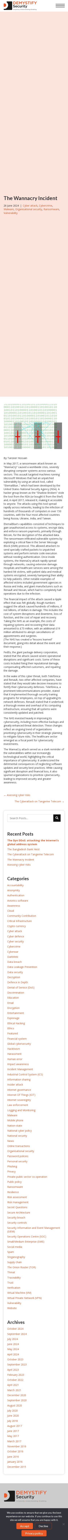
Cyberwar (12, 951)
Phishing (12, 1166)
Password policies (17, 1156)
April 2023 (13, 1369)
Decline (43, 1526)
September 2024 (17, 1334)
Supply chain (14, 1262)
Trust (10, 1282)
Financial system (17, 1038)
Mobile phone (15, 1120)
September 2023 (17, 1364)
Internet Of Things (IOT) (21, 1095)
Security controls (17, 1222)
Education (13, 997)
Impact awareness (18, 1064)
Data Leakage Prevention (22, 967)
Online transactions (18, 1146)
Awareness (13, 905)
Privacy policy (34, 1533)
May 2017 (13, 1436)
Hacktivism (13, 1048)
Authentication (15, 895)
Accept (24, 1526)
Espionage (13, 1018)
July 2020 (12, 1410)
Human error (14, 1059)
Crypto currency (16, 926)
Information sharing (18, 1079)
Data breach (14, 962)
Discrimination (15, 992)
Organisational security (28, 209)
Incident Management (20, 1069)
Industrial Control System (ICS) (25, 1074)
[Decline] (63, 1524)
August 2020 (14, 1405)
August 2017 (14, 1426)
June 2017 (13, 1431)
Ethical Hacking (16, 1023)
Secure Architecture (18, 1212)
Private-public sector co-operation (27, 1176)
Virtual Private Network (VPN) (24, 1298)
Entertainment (15, 1013)
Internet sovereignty (19, 1100)
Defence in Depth (17, 982)
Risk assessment (17, 1197)
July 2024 (12, 1339)
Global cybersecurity (19, 1043)
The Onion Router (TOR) (21, 1267)
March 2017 (14, 1441)
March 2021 (14, 1390)
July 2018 (12, 1421)
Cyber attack (30, 205)
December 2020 (16, 1395)
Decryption (13, 977)
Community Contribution (21, 915)
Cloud (10, 910)
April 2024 (13, 1354)
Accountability (15, 885)
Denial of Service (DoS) (20, 987)
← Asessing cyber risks (17, 795)
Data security (15, 972)
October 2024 (15, 1328)
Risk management (17, 1202)
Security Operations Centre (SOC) (26, 1236)
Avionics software (17, 900)
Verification (13, 1287)
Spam (10, 1252)
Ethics (10, 1028)
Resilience (13, 1192)
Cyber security (15, 941)
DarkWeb (12, 956)
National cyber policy (19, 1130)
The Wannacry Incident (20, 859)
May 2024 (13, 1349)
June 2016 (13, 1456)
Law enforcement (17, 1105)
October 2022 (15, 1380)
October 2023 (15, 1359)
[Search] (57, 818)
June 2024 (13, 1344)
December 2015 (16, 1466)
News (10, 1141)
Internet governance (19, 1089)
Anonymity (13, 890)
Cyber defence (15, 936)
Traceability (14, 1277)
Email (10, 1003)
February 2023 (15, 1374)
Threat (11, 1272)
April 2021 (13, 1385)
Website (12, 1308)
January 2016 (14, 1461)
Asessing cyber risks (19, 864)
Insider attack (15, 1084)
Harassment (14, 1054)
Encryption (13, 1008)
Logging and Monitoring (21, 1110)
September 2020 (17, 1400)
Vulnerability (11, 213)
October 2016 (15, 1451)
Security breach (16, 1217)
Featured (12, 1033)
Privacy (11, 1171)
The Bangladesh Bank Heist (23, 849)
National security (17, 1135)
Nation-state (14, 1125)
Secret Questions (17, 1207)
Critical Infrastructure (19, 921)
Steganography (16, 1257)
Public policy (14, 1181)
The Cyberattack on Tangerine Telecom (30, 854)
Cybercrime (45, 205)
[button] (60, 5)
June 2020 (13, 1415)
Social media (14, 1247)
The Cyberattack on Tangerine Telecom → (39, 801)
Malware (9, 209)
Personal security (17, 1161)
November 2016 (16, 1446)
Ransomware (51, 209)
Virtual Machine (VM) (19, 1292)
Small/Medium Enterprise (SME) (25, 1241)
